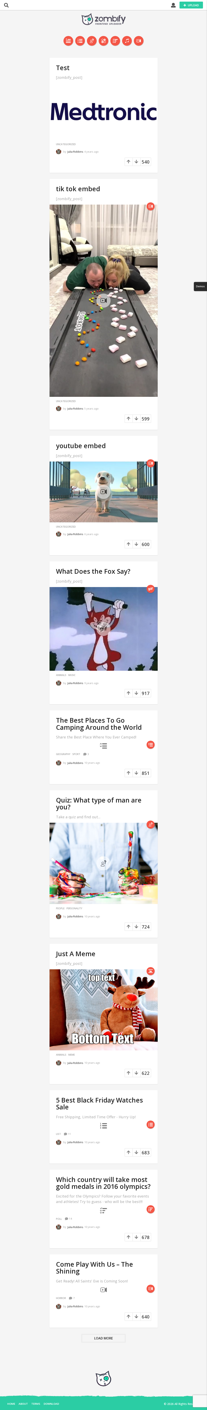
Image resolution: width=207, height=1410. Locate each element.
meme (71, 1055)
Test (63, 67)
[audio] (127, 41)
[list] (80, 41)
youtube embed (81, 445)
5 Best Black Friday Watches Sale (99, 1103)
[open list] (151, 745)
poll (59, 1219)
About (23, 1404)
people (60, 908)
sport (76, 754)
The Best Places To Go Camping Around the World (99, 723)
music (71, 675)
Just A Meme (75, 953)
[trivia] (103, 41)
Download (51, 1404)
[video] (139, 41)
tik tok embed (78, 188)
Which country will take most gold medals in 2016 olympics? (103, 1183)
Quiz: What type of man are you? (99, 803)
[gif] (151, 589)
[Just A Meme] (104, 1009)
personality (74, 908)
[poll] (115, 41)
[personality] (92, 41)
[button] (6, 5)
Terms (35, 1404)
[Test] (104, 111)
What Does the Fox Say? (93, 571)
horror (61, 1298)
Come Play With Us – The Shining (94, 1267)
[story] (68, 41)
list (58, 1134)
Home (11, 1404)
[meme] (151, 971)
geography (63, 754)
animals (61, 675)
